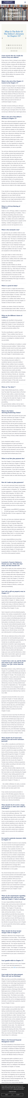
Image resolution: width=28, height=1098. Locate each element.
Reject (6, 1094)
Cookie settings (12, 1091)
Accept (18, 1094)
